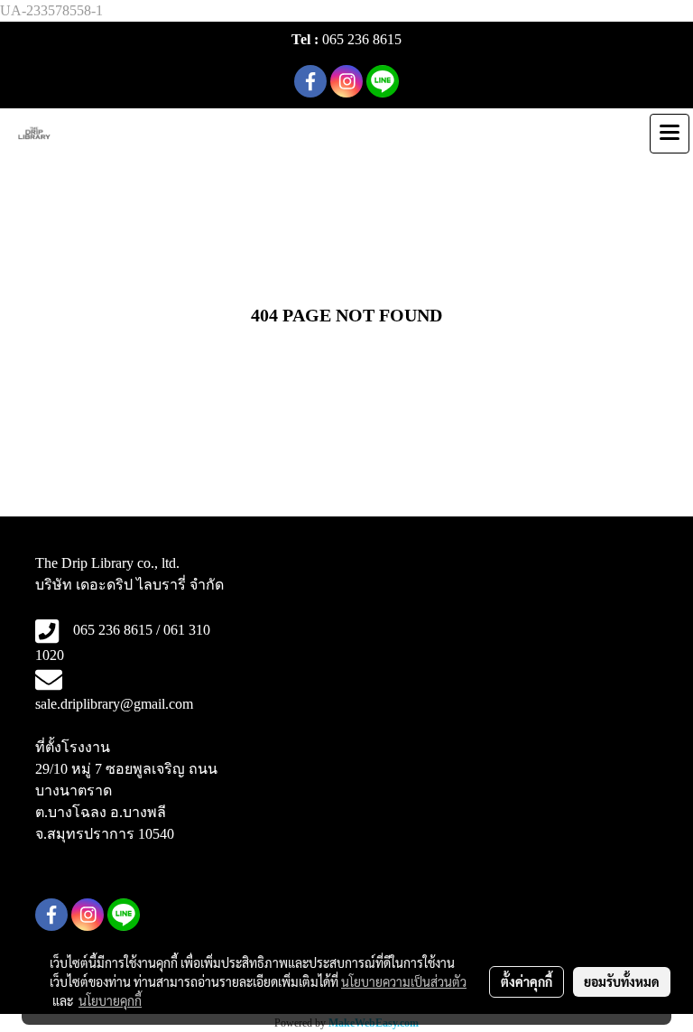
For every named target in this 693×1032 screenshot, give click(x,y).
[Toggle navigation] (669, 133)
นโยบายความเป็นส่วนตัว (404, 981)
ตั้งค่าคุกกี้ (526, 981)
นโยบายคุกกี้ (110, 1000)
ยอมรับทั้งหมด (622, 981)
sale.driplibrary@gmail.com (114, 703)
